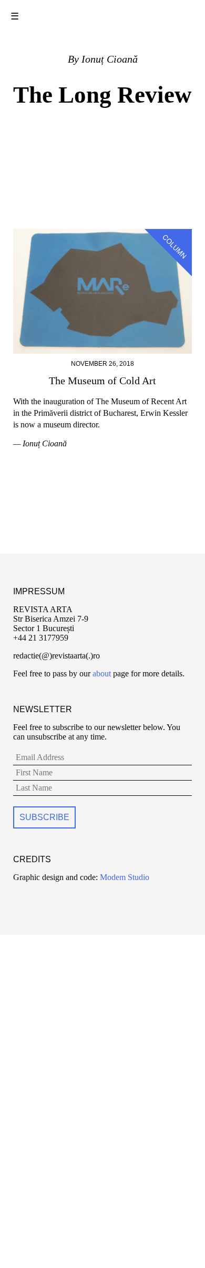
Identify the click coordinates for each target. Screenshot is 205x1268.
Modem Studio (123, 877)
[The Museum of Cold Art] (102, 233)
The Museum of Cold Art (102, 380)
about (102, 673)
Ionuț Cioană (109, 59)
